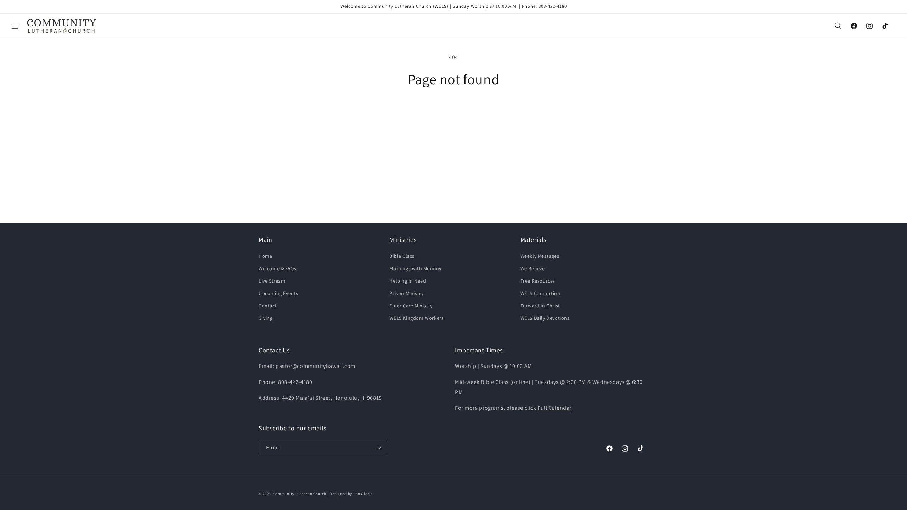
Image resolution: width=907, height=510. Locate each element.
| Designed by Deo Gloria (350, 493)
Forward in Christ (540, 305)
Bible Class (402, 256)
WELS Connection (540, 293)
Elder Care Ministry (410, 305)
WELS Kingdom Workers (416, 318)
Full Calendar (554, 408)
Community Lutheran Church (300, 493)
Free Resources (537, 281)
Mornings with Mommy (415, 268)
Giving (266, 318)
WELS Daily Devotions (545, 318)
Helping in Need (407, 281)
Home (265, 256)
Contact (268, 305)
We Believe (532, 268)
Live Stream (272, 281)
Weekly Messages (539, 256)
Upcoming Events (278, 293)
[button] (15, 26)
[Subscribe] (378, 448)
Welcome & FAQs (277, 268)
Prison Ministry (406, 293)
